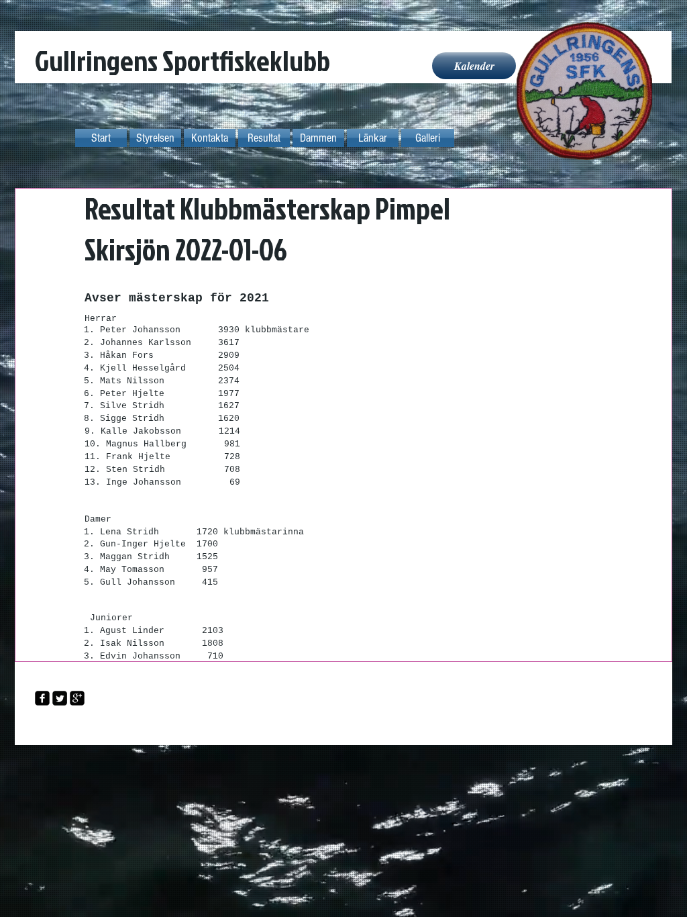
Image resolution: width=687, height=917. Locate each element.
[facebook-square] (42, 698)
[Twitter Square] (59, 698)
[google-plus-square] (77, 698)
